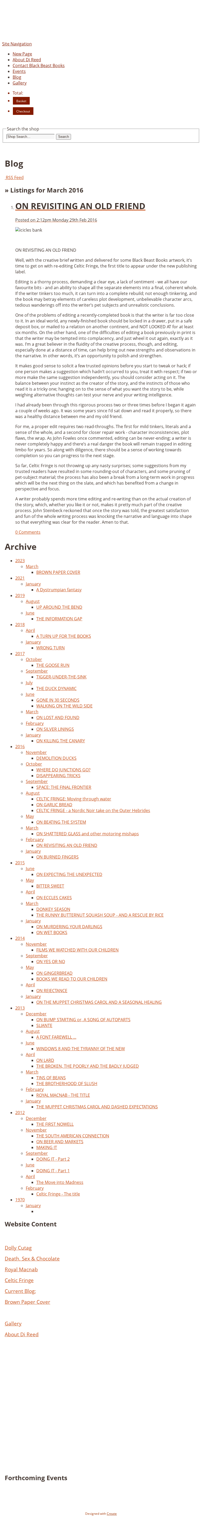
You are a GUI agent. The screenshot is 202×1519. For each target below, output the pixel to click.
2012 (20, 1112)
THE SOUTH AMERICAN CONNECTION (72, 1136)
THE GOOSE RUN (52, 665)
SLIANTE (44, 1025)
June (30, 613)
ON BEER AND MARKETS (59, 1142)
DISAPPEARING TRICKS (58, 776)
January (33, 584)
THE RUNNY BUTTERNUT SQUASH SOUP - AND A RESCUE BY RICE (100, 915)
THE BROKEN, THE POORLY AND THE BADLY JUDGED (87, 1066)
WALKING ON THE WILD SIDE (64, 706)
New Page (22, 54)
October (34, 659)
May (30, 816)
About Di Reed (27, 60)
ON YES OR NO (50, 961)
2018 (20, 624)
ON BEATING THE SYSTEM (61, 822)
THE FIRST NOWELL (55, 1124)
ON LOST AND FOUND (57, 717)
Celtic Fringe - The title (58, 1194)
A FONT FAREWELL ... (56, 1037)
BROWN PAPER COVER (58, 572)
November (36, 752)
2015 (20, 863)
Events (19, 71)
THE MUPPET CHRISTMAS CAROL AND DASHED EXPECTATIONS (97, 1107)
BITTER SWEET (50, 886)
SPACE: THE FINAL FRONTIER (63, 787)
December (36, 1014)
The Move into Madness (59, 1182)
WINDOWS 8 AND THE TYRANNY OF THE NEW (80, 1049)
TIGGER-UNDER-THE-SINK (61, 677)
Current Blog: (20, 1291)
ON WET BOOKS (51, 932)
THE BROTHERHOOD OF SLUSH (66, 1083)
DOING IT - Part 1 (53, 1171)
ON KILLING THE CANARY (60, 741)
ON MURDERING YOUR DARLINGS (69, 927)
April (30, 630)
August (33, 601)
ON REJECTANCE (51, 990)
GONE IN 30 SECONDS (57, 700)
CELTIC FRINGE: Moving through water (73, 799)
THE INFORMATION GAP (59, 619)
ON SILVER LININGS (55, 729)
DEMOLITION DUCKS (56, 758)
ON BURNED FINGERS (57, 857)
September (37, 671)
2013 (20, 1008)
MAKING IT (46, 1147)
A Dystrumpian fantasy (59, 590)
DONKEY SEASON (53, 909)
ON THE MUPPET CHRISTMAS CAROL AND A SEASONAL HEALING (99, 1002)
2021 (20, 578)
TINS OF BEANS (51, 1078)
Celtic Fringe (19, 1280)
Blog (17, 77)
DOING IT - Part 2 (53, 1159)
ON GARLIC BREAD (54, 805)
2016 (20, 746)
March (32, 566)
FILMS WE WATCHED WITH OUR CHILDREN (77, 950)
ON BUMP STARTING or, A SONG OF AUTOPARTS (83, 1020)
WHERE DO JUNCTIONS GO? (63, 770)
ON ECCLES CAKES (54, 898)
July (29, 683)
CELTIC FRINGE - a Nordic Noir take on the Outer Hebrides (93, 810)
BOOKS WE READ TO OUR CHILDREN (71, 979)
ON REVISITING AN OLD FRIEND (66, 845)
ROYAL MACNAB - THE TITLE (63, 1095)
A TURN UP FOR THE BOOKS (63, 636)
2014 (20, 938)
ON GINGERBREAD (54, 973)
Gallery (20, 83)
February (35, 723)
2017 (20, 654)
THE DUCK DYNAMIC (56, 688)
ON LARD (45, 1060)
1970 (20, 1200)
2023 (20, 561)
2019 (20, 595)
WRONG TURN (50, 648)
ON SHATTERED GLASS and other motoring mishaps (87, 834)
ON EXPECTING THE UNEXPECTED (69, 874)
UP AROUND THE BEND (59, 607)
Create (112, 1513)
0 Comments (28, 532)
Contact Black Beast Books (39, 65)
